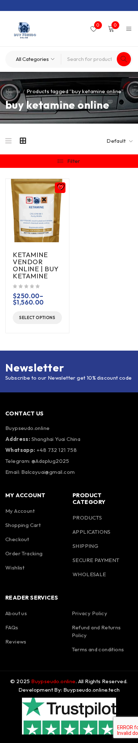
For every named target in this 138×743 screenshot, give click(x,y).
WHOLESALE (89, 574)
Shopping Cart (23, 525)
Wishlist (14, 567)
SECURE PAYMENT (96, 560)
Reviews (16, 641)
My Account (20, 510)
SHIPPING (85, 546)
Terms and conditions (98, 649)
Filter (73, 161)
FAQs (11, 627)
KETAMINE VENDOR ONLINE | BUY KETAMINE (35, 265)
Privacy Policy (90, 613)
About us (16, 613)
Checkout (17, 539)
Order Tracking (24, 553)
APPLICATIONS (92, 531)
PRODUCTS (87, 517)
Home (13, 91)
